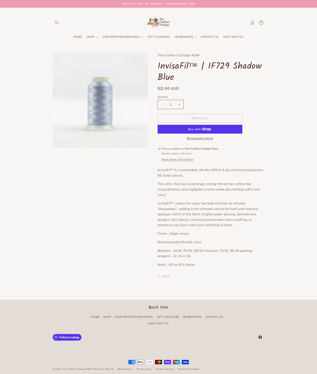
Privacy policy (144, 369)
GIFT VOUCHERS (168, 317)
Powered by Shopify (103, 369)
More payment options (200, 138)
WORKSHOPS (192, 317)
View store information (177, 159)
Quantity (163, 96)
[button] (57, 22)
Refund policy (125, 369)
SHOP (107, 317)
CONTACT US (214, 317)
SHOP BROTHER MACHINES (134, 317)
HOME (95, 317)
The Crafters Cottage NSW (76, 369)
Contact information (189, 369)
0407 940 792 (158, 323)
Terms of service (165, 369)
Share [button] (166, 276)
